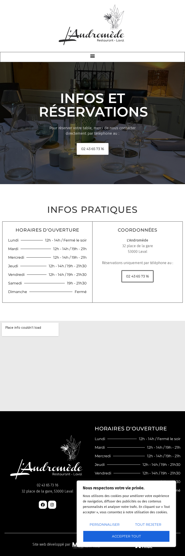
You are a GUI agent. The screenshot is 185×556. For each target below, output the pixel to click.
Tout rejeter (148, 524)
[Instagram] (52, 505)
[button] (92, 56)
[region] (126, 514)
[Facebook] (43, 505)
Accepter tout (126, 536)
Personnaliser (105, 524)
